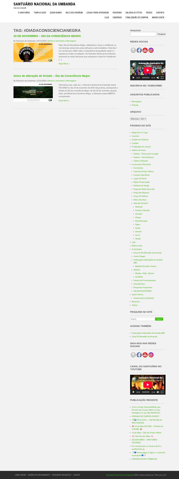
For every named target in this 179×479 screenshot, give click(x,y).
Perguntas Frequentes (143, 287)
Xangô (138, 239)
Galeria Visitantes (141, 161)
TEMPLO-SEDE (40, 12)
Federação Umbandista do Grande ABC (148, 333)
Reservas (117, 12)
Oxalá (137, 228)
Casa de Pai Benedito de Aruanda (148, 253)
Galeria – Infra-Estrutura (144, 157)
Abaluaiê (138, 207)
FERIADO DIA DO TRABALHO (144, 459)
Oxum (137, 235)
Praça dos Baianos (141, 193)
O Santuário (24, 12)
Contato (160, 12)
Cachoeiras (138, 168)
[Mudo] (158, 77)
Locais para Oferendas (97, 12)
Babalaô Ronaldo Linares (145, 266)
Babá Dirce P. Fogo (140, 132)
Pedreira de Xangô (141, 186)
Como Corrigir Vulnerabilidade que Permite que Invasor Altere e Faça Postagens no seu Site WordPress (146, 410)
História (137, 270)
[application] (148, 70)
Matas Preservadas (142, 182)
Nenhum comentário (56, 41)
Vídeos (149, 12)
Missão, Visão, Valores (144, 273)
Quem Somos (56, 12)
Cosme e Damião (142, 210)
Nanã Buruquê (141, 221)
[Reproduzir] (133, 77)
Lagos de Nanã (140, 178)
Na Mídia (139, 277)
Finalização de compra (137, 17)
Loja (107, 17)
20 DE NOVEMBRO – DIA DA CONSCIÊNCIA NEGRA (47, 35)
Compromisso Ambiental (144, 298)
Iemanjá (138, 214)
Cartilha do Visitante (140, 140)
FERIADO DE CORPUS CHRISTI (145, 416)
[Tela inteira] (162, 77)
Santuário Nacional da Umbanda (44, 4)
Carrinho (117, 17)
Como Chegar (139, 256)
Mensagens (71, 41)
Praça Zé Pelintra (141, 196)
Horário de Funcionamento (145, 280)
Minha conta (158, 17)
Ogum (137, 224)
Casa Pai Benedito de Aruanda (144, 336)
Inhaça (138, 217)
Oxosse (138, 231)
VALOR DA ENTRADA (143, 291)
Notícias (135, 105)
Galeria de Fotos (134, 12)
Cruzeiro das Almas (142, 175)
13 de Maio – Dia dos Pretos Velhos (146, 433)
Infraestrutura (139, 284)
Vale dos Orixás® (74, 12)
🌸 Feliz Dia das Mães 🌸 (142, 436)
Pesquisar (161, 34)
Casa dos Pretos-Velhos (143, 171)
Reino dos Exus (140, 200)
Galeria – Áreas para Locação (146, 154)
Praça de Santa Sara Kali (144, 189)
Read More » (64, 64)
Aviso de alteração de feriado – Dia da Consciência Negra (51, 75)
